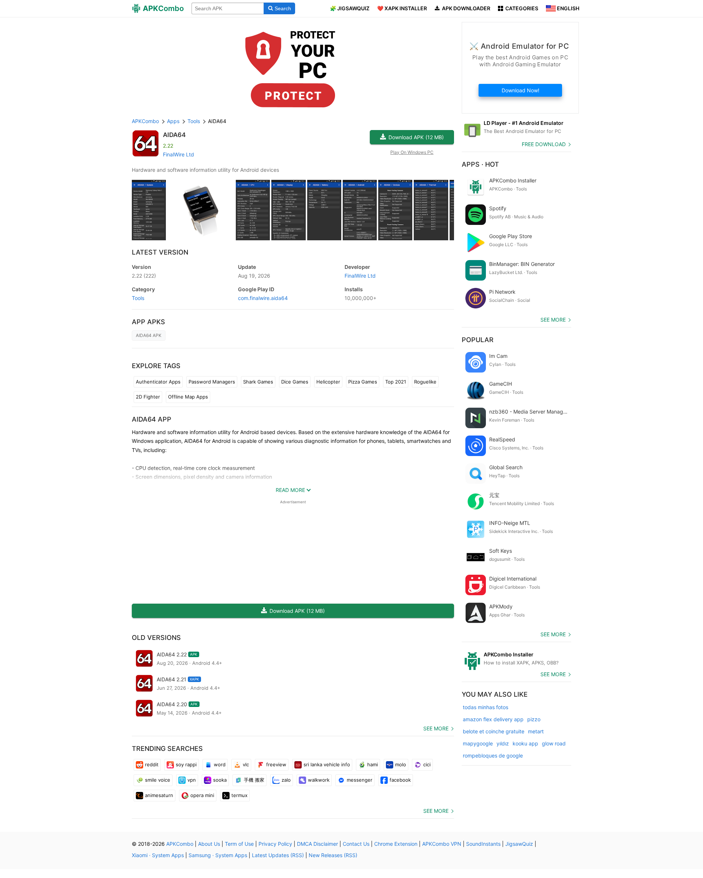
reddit (152, 764)
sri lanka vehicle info (327, 764)
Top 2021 (395, 382)
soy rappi (186, 764)
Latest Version (160, 252)
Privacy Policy (275, 844)
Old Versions (156, 637)
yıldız (502, 743)
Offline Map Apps (188, 397)
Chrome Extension (395, 844)
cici (427, 764)
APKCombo (145, 121)
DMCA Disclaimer (317, 844)
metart (536, 731)
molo (400, 764)
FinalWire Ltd (178, 154)
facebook (400, 780)
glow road (554, 743)
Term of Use (239, 844)
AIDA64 (174, 134)
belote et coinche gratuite (493, 731)
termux (239, 795)
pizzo (533, 719)
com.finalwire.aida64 (263, 298)
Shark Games (258, 382)
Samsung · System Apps (218, 855)
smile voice (157, 780)
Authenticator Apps (158, 382)
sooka (220, 780)
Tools (138, 298)
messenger (359, 780)
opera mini (202, 795)
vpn (191, 780)
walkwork (319, 780)
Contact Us (356, 844)
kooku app (525, 743)
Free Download (544, 144)
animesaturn (159, 795)
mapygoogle (478, 743)
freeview (276, 764)
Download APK (416, 137)
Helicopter (328, 382)
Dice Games (294, 382)
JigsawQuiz (519, 844)
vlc (246, 764)
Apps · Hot (480, 164)
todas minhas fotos (485, 707)
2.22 (144, 276)
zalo (286, 780)
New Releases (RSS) (333, 855)
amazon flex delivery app (493, 719)
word (220, 764)
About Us (209, 844)
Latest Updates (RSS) (278, 855)
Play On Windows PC (412, 152)
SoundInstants (483, 844)
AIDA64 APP (151, 419)
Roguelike (425, 382)
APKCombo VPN (441, 844)
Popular (478, 340)
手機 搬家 (254, 780)
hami (372, 764)
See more (436, 728)
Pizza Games (362, 382)
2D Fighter (148, 397)
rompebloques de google (493, 755)
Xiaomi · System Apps (158, 855)
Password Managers (212, 382)
